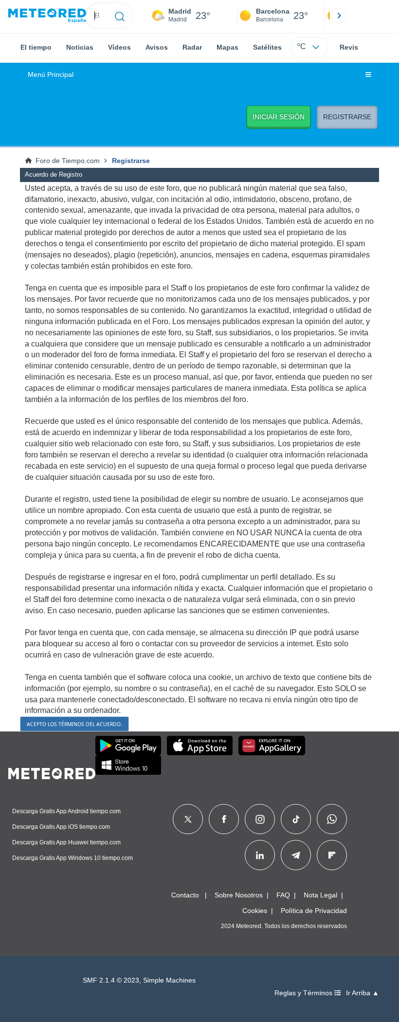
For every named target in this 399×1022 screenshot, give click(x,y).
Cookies (254, 910)
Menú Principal (50, 74)
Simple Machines (169, 980)
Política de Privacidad (314, 910)
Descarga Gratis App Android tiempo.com (66, 811)
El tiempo (36, 47)
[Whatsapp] (332, 819)
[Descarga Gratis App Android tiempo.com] (128, 745)
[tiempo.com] (47, 15)
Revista (352, 47)
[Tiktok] (296, 819)
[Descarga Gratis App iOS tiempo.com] (200, 745)
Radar (192, 47)
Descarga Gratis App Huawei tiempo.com (66, 842)
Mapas (227, 47)
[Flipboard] (331, 855)
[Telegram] (295, 855)
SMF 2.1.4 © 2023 (111, 980)
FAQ (283, 895)
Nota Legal (320, 895)
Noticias (79, 47)
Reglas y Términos (304, 993)
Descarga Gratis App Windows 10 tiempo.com (72, 858)
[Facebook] (224, 819)
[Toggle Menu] (368, 75)
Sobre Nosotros (239, 895)
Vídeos (119, 47)
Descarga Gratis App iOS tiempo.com (61, 826)
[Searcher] (120, 15)
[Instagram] (260, 819)
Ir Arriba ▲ (362, 993)
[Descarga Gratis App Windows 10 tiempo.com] (128, 765)
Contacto (185, 895)
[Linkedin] (260, 855)
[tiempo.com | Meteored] (51, 772)
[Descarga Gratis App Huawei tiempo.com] (272, 745)
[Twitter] (188, 819)
